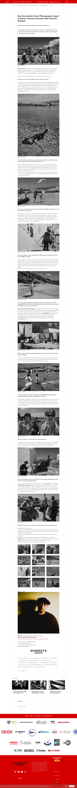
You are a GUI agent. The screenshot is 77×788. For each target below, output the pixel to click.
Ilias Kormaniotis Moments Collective (50, 664)
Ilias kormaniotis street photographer (35, 664)
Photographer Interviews (22, 5)
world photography (45, 658)
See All (64, 678)
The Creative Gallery (43, 5)
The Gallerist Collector (33, 5)
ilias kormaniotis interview (22, 664)
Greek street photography (39, 666)
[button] (63, 5)
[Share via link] (26, 670)
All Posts (13, 5)
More (51, 5)
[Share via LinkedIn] (23, 670)
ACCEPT (71, 786)
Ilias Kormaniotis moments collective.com (25, 666)
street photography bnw (44, 662)
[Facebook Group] (22, 772)
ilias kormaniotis (54, 662)
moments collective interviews (45, 660)
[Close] (75, 786)
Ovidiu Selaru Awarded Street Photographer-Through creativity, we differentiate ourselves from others (56, 692)
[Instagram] (25, 772)
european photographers (35, 658)
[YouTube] (19, 772)
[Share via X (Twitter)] (20, 670)
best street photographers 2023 (32, 662)
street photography (21, 662)
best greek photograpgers (33, 660)
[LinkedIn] (15, 772)
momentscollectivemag (22, 660)
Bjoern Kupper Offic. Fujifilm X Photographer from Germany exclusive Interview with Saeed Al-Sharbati (20, 692)
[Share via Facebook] (18, 670)
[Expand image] (24, 549)
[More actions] (58, 13)
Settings (66, 786)
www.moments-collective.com (23, 658)
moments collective (53, 658)
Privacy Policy (46, 786)
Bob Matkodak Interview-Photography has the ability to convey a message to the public (38, 692)
